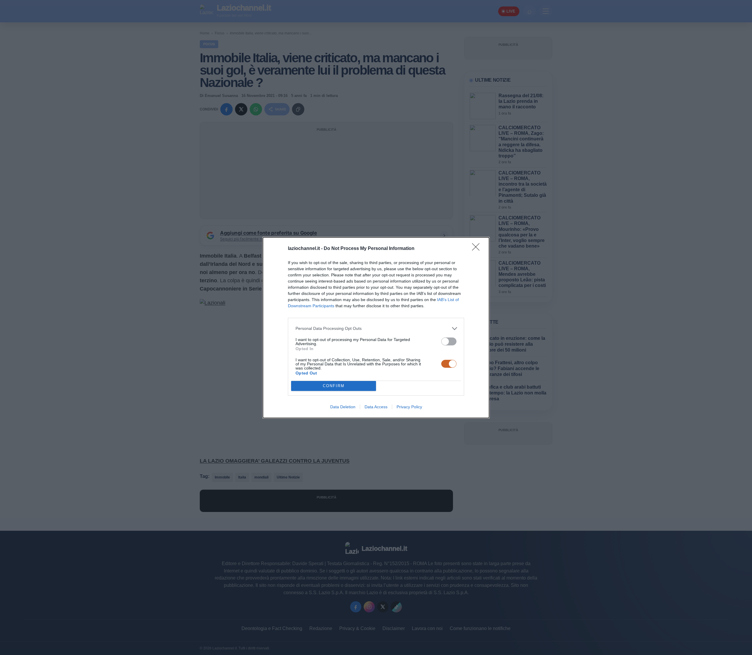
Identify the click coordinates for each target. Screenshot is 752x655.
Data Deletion (342, 406)
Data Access (376, 406)
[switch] (448, 341)
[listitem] (376, 328)
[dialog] (376, 327)
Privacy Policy (409, 406)
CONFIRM (334, 386)
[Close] (477, 248)
